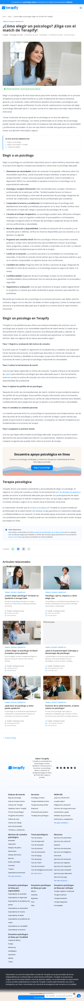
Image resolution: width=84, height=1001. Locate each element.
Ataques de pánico (14, 848)
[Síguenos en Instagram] (71, 768)
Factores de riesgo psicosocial (64, 808)
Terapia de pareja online (39, 805)
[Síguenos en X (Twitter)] (61, 768)
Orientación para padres (39, 812)
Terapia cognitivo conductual (64, 891)
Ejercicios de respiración (62, 866)
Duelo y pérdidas (14, 862)
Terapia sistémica (60, 895)
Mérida (10, 958)
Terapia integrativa (60, 902)
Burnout (11, 858)
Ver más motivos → (15, 876)
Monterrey (12, 947)
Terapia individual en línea (40, 801)
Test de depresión (37, 841)
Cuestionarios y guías (61, 812)
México (33, 891)
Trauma (11, 869)
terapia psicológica (38, 507)
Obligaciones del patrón (62, 805)
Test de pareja (36, 859)
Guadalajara (12, 951)
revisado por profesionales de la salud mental (48, 532)
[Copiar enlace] (29, 549)
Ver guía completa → (62, 823)
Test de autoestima (38, 852)
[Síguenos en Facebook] (57, 768)
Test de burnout (37, 848)
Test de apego (36, 855)
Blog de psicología (14, 798)
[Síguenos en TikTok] (68, 768)
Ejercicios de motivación (62, 859)
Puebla (10, 944)
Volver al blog (10, 738)
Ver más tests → (37, 873)
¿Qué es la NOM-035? (62, 798)
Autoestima (12, 851)
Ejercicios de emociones (62, 848)
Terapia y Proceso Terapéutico (13, 21)
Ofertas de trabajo (15, 823)
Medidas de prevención (62, 815)
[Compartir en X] (24, 549)
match (8, 374)
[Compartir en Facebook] (18, 549)
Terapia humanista (60, 898)
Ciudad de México (14, 940)
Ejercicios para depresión (63, 873)
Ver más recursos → (61, 880)
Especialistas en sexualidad (17, 926)
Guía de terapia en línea (16, 801)
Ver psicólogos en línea (42, 997)
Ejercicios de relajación (62, 863)
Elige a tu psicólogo (42, 467)
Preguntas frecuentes (16, 815)
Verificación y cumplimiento (63, 819)
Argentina (34, 898)
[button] (79, 996)
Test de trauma (36, 838)
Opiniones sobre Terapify (17, 808)
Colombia (34, 895)
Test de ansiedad (37, 845)
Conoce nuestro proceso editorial (30, 89)
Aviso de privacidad (15, 826)
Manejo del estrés (14, 855)
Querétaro (12, 954)
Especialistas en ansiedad (17, 894)
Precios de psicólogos (16, 812)
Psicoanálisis (58, 905)
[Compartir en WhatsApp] (13, 549)
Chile (32, 905)
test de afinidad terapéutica (68, 492)
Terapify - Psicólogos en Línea (13, 35)
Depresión (12, 844)
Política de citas (13, 819)
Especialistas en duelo (16, 915)
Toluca (10, 962)
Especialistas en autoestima (18, 908)
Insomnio (11, 865)
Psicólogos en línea (37, 798)
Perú (32, 902)
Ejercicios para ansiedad (62, 870)
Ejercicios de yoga (60, 877)
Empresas (34, 808)
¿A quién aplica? (59, 801)
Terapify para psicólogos (40, 815)
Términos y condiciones (16, 830)
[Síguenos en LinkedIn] (64, 768)
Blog (9, 16)
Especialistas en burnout (16, 930)
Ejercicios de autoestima (62, 838)
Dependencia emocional (16, 873)
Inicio (4, 16)
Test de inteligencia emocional (41, 870)
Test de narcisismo (38, 866)
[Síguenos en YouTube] (75, 768)
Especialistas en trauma (16, 912)
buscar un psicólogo (15, 537)
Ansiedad (11, 840)
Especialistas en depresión (17, 897)
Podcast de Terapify (15, 805)
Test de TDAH (36, 863)
